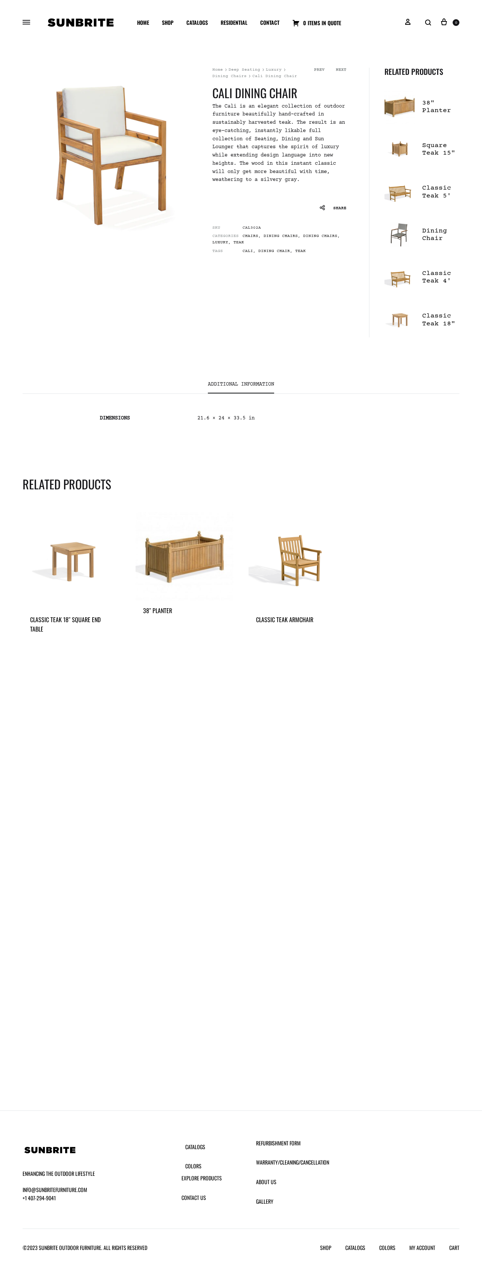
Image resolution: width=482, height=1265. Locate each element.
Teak (238, 242)
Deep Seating (244, 69)
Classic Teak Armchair (284, 619)
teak (300, 251)
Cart (454, 1247)
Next (341, 69)
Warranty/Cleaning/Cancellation (292, 1162)
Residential (234, 22)
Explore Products (202, 1178)
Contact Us (194, 1197)
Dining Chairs (229, 76)
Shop (168, 22)
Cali (248, 251)
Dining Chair (274, 251)
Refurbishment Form (278, 1143)
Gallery (264, 1201)
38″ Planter (157, 610)
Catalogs (197, 22)
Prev (319, 69)
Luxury (274, 69)
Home (143, 22)
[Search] (428, 23)
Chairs (250, 236)
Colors (193, 1166)
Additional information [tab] (241, 384)
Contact (269, 22)
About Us (266, 1182)
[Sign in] (407, 22)
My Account (422, 1247)
